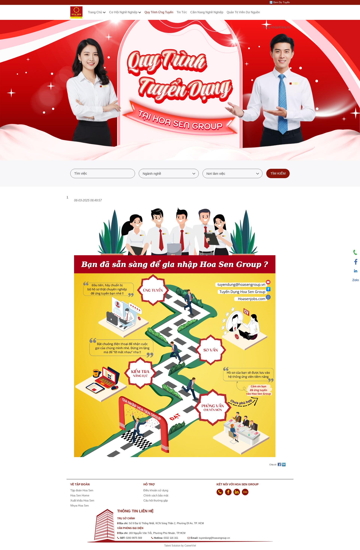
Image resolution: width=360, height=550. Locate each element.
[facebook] (228, 492)
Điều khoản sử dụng (155, 490)
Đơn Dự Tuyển (281, 2)
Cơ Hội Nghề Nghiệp (123, 12)
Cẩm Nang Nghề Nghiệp (206, 12)
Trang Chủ (95, 12)
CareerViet (190, 545)
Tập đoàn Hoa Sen (81, 490)
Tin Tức (182, 12)
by (182, 545)
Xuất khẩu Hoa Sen (82, 500)
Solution (176, 545)
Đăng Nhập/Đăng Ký (277, 27)
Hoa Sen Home (79, 495)
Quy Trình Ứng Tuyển (159, 12)
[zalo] (245, 492)
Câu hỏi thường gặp (155, 500)
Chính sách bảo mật (155, 495)
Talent (168, 545)
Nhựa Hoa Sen (79, 505)
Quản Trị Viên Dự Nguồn (243, 12)
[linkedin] (236, 492)
